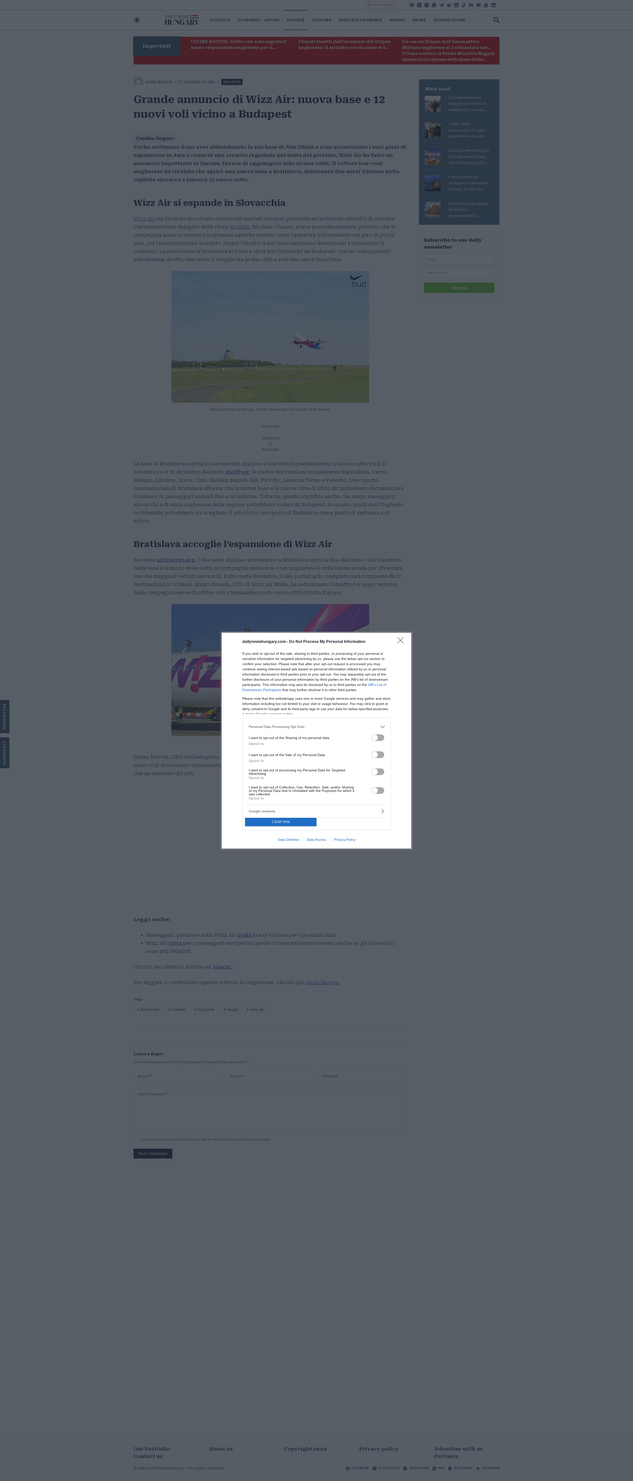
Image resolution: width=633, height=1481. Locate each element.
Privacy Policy (344, 840)
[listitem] (316, 726)
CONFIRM (281, 822)
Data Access (316, 840)
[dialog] (316, 740)
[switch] (377, 737)
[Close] (402, 642)
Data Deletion (288, 840)
